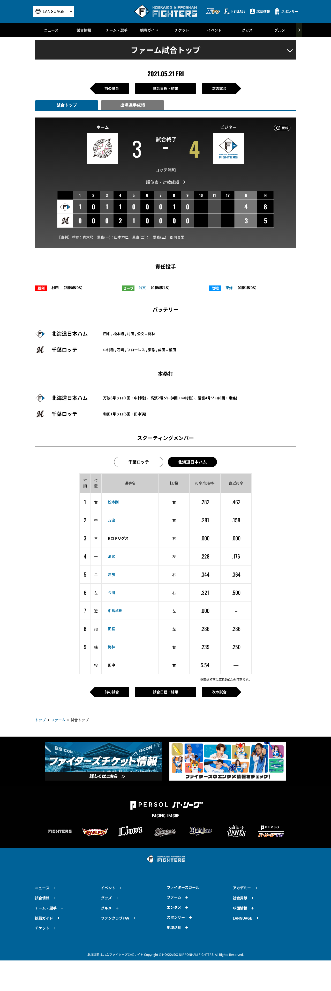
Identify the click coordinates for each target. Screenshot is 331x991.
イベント (214, 30)
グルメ (279, 30)
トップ (40, 719)
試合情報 (84, 30)
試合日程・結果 (165, 88)
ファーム (58, 719)
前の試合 (111, 88)
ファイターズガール (183, 887)
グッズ (247, 30)
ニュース (51, 30)
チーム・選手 (116, 30)
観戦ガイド (149, 30)
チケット (182, 30)
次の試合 (219, 88)
